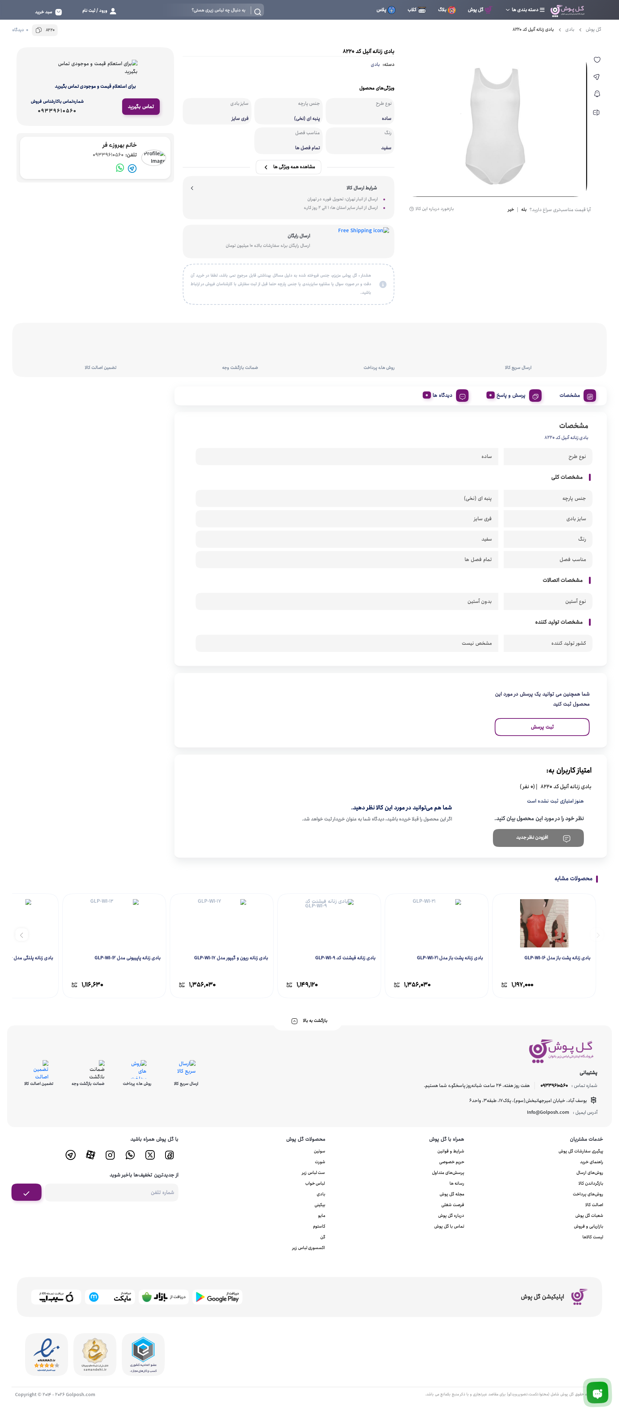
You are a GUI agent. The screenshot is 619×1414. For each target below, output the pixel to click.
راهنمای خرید (591, 1162)
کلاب (412, 10)
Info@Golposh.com (548, 1112)
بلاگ (442, 10)
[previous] (597, 934)
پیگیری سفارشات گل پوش (580, 1151)
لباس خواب (315, 1183)
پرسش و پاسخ (511, 395)
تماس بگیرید (141, 107)
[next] (21, 934)
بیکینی (320, 1204)
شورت (320, 1162)
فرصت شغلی (452, 1204)
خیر (511, 210)
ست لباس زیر (313, 1172)
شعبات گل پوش (589, 1215)
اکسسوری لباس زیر (308, 1247)
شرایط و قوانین (450, 1151)
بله (524, 210)
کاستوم (319, 1226)
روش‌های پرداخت (588, 1194)
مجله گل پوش (452, 1194)
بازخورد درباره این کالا (435, 209)
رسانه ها (457, 1183)
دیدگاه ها (442, 395)
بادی (569, 29)
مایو (321, 1215)
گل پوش (476, 10)
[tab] (575, 394)
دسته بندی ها (525, 10)
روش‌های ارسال (589, 1172)
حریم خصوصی (451, 1162)
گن (322, 1237)
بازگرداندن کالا (591, 1183)
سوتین (319, 1151)
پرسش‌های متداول (448, 1172)
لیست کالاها (592, 1237)
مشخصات (570, 395)
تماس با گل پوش (449, 1226)
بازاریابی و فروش (588, 1226)
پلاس (381, 10)
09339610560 (115, 155)
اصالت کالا (594, 1204)
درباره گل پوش (451, 1215)
